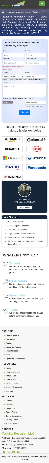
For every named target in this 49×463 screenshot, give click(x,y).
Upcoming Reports (13, 347)
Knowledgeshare (13, 372)
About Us (10, 404)
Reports (9, 343)
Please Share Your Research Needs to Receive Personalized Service (23, 81)
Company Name (30, 59)
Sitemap (9, 391)
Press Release (12, 351)
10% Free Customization (17, 230)
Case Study (11, 379)
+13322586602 (19, 448)
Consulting (10, 339)
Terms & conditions (14, 416)
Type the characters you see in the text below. (18, 98)
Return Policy (11, 412)
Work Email (6, 59)
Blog (8, 355)
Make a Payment (13, 423)
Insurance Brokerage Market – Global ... (24, 12)
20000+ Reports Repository (18, 226)
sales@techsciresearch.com (21, 444)
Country (5, 72)
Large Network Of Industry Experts (21, 234)
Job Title (28, 51)
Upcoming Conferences (15, 358)
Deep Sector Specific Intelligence (21, 237)
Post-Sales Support (15, 222)
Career (9, 401)
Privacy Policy (12, 420)
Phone (27, 72)
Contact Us (10, 408)
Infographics (11, 376)
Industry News (12, 383)
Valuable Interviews (14, 387)
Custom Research (13, 335)
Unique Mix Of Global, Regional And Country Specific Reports (25, 242)
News (8, 368)
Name (5, 51)
